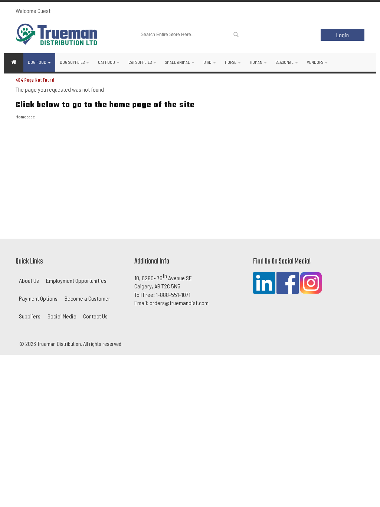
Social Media (62, 316)
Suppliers (29, 316)
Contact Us (95, 316)
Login (342, 34)
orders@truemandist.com (179, 302)
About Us (29, 280)
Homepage (25, 116)
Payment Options (38, 298)
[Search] (235, 34)
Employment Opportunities (76, 280)
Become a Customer (87, 298)
